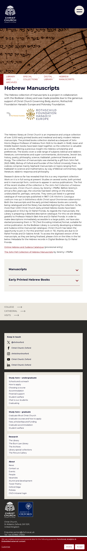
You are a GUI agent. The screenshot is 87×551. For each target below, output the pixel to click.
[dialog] (43, 544)
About (12, 462)
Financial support (17, 394)
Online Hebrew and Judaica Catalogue (24, 247)
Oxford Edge (15, 487)
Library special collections (20, 450)
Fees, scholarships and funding (23, 422)
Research (13, 437)
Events (12, 471)
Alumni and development (20, 481)
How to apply (15, 384)
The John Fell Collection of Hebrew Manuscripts (28, 252)
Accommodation (16, 391)
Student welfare (16, 397)
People (12, 475)
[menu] (79, 10)
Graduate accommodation (21, 425)
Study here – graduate (20, 412)
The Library (14, 440)
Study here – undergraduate (23, 378)
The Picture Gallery (18, 453)
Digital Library (48, 78)
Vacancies (13, 478)
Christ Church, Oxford (21, 348)
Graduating (14, 403)
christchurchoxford (20, 354)
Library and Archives (11, 79)
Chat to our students (18, 400)
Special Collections (30, 78)
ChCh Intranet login (18, 493)
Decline (69, 547)
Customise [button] (6, 547)
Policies (12, 490)
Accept (80, 547)
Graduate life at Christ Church (22, 415)
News (11, 465)
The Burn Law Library (18, 443)
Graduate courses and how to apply (25, 419)
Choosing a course (17, 388)
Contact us (14, 468)
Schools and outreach (19, 381)
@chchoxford (17, 342)
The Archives (15, 447)
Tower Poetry (15, 484)
